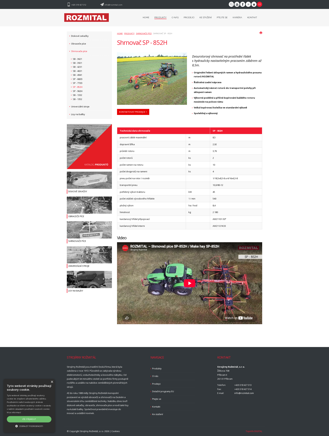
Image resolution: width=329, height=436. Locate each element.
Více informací (14, 412)
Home (120, 33)
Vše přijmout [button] (29, 419)
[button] (29, 426)
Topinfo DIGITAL (254, 431)
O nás (155, 376)
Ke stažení (157, 414)
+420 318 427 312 (78, 4)
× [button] (52, 382)
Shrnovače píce (144, 33)
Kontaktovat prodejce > (133, 111)
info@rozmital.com (113, 4)
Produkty (129, 33)
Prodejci (156, 383)
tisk (260, 32)
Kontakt (156, 406)
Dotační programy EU (163, 391)
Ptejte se (156, 398)
